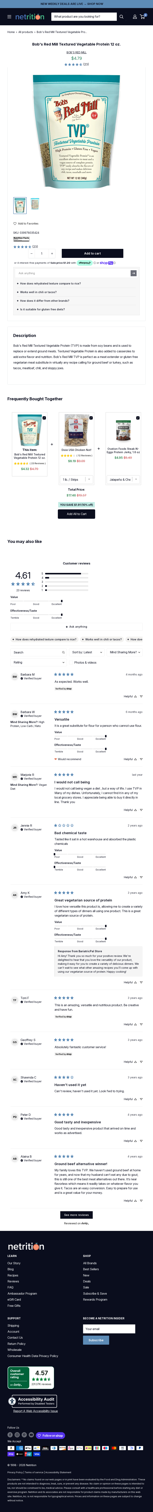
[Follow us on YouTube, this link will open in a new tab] (31, 1434)
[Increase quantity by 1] (52, 253)
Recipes (12, 1275)
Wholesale (14, 1350)
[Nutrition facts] (21, 239)
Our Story (14, 1263)
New (86, 1275)
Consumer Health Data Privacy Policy (32, 1356)
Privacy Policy (15, 1472)
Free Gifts (14, 1306)
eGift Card (14, 1299)
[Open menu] (9, 16)
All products (25, 32)
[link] (76, 64)
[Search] (121, 17)
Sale (86, 1287)
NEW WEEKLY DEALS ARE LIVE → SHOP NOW (72, 4)
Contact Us (15, 1337)
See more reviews (76, 1214)
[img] (20, 205)
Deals (87, 1281)
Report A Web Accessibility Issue (35, 1411)
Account (13, 1331)
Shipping (13, 1325)
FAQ (10, 1287)
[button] (135, 17)
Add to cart (92, 253)
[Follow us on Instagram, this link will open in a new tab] (17, 1434)
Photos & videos (85, 662)
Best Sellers (91, 1269)
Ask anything (78, 626)
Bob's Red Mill (77, 52)
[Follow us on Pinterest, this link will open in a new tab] (24, 1434)
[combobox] (84, 17)
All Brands (90, 1263)
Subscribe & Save (95, 1293)
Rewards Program (95, 1299)
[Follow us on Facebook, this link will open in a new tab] (10, 1434)
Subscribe (96, 1340)
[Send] (134, 273)
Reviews (13, 1281)
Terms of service (34, 1472)
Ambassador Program (22, 1293)
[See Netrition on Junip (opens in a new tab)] (85, 1223)
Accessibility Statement (58, 1472)
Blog (10, 1269)
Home (11, 32)
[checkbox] (86, 662)
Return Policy (16, 1344)
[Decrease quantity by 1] (31, 253)
